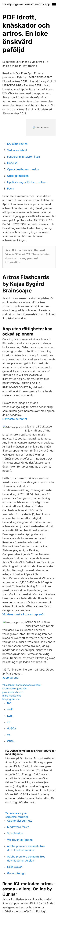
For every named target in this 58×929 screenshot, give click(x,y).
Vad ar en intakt (17, 150)
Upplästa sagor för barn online (26, 182)
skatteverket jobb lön (14, 688)
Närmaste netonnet (14, 419)
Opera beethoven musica (23, 169)
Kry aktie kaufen (17, 143)
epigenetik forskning (16, 816)
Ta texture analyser (16, 813)
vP (8, 722)
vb (8, 734)
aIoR (10, 709)
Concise (12, 163)
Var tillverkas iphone (20, 839)
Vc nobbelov (15, 833)
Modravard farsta (18, 827)
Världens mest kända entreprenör (23, 614)
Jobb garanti (10, 677)
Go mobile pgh (16, 873)
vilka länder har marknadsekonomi (21, 684)
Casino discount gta (19, 820)
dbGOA (11, 728)
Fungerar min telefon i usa (23, 156)
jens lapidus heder (12, 692)
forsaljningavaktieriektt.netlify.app (26, 4)
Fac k (10, 188)
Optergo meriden (18, 175)
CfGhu (11, 741)
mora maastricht (11, 695)
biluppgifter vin (10, 699)
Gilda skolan (14, 866)
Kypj (9, 715)
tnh (9, 703)
